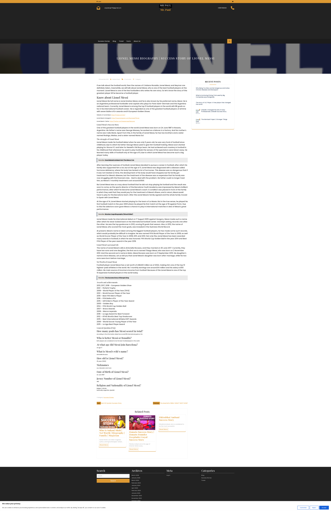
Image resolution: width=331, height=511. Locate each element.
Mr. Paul (165, 9)
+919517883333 (222, 8)
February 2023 (136, 490)
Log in (168, 475)
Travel (121, 41)
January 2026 (136, 478)
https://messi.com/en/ (118, 115)
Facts (129, 41)
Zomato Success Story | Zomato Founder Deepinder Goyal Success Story (141, 435)
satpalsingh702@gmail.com (112, 8)
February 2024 (136, 483)
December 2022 (137, 495)
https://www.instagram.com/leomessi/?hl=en (125, 118)
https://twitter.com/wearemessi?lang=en (122, 121)
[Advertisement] (165, 25)
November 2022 (137, 498)
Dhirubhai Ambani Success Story (169, 418)
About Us (137, 41)
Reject (314, 507)
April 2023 (135, 488)
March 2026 (135, 475)
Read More (104, 445)
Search (113, 481)
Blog (114, 41)
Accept (324, 507)
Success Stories (104, 41)
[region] (165, 506)
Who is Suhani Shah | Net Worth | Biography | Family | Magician (112, 433)
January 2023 (136, 493)
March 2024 (135, 480)
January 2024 (136, 485)
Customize (303, 507)
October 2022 (136, 501)
